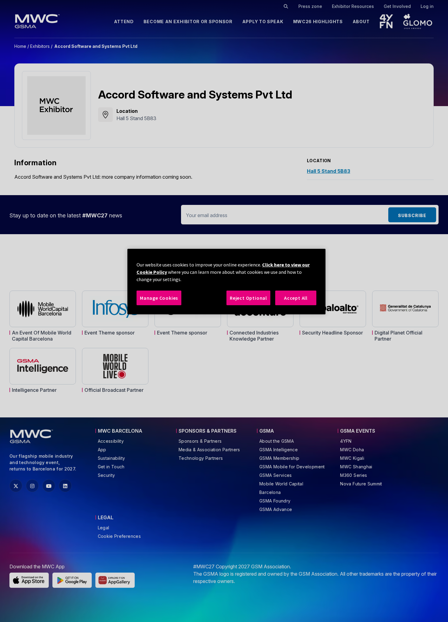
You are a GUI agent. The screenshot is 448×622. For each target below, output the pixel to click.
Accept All (296, 298)
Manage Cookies (159, 298)
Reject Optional (248, 298)
